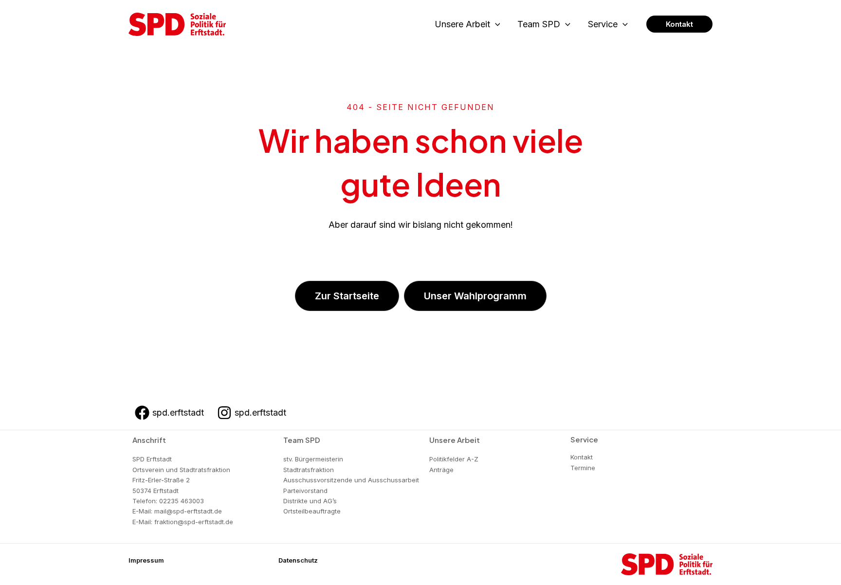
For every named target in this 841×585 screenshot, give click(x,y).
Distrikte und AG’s (310, 501)
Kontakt (581, 457)
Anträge (441, 470)
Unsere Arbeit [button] (462, 24)
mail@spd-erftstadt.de (188, 511)
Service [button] (603, 24)
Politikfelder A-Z (453, 459)
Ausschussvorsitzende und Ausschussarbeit (351, 480)
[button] (495, 25)
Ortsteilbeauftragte (312, 511)
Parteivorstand (305, 490)
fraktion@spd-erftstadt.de (193, 522)
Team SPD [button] (538, 24)
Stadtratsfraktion (308, 470)
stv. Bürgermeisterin (313, 459)
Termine (582, 468)
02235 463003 (181, 501)
